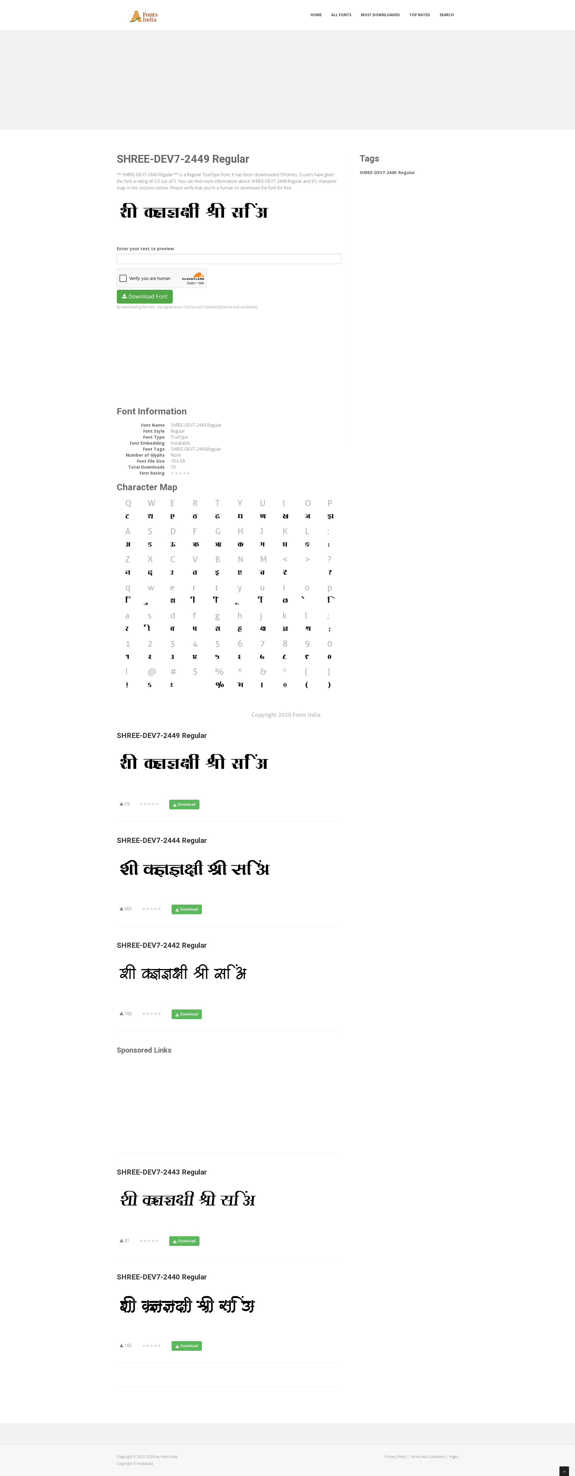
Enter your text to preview (145, 248)
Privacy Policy (395, 1456)
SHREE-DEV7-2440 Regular (162, 1277)
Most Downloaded (380, 14)
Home (316, 14)
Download (187, 804)
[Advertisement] (287, 78)
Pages (453, 1456)
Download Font (147, 296)
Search (447, 14)
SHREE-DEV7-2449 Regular (162, 735)
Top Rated (419, 14)
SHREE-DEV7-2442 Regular (162, 945)
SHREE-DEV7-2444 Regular (162, 840)
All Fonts (341, 14)
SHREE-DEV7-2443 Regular (162, 1172)
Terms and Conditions (427, 1456)
